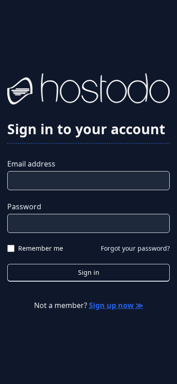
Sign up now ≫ (116, 305)
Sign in (88, 272)
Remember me (40, 248)
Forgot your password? (135, 248)
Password (24, 207)
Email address (31, 164)
